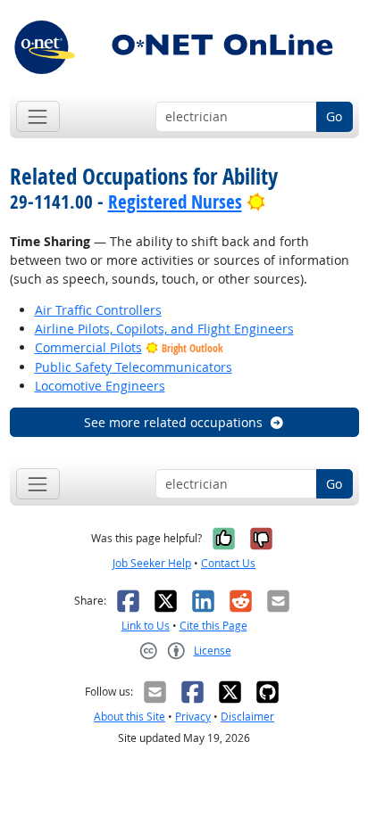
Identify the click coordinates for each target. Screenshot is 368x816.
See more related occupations (173, 422)
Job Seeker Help (152, 563)
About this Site (129, 716)
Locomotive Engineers (100, 385)
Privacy (193, 716)
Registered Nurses (175, 201)
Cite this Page (213, 625)
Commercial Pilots (88, 347)
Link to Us (145, 625)
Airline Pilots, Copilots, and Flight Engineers (164, 328)
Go (334, 116)
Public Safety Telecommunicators (133, 367)
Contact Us (228, 563)
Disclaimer (247, 716)
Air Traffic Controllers (98, 309)
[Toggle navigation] (38, 116)
